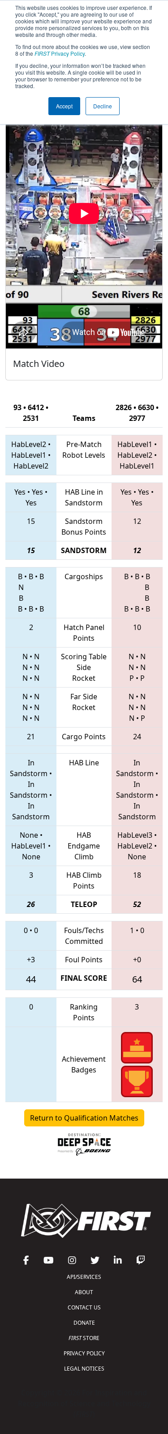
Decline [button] (102, 106)
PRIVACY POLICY (84, 1353)
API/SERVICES (84, 1277)
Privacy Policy (59, 53)
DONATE (84, 1323)
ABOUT (84, 1292)
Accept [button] (64, 106)
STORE (84, 1338)
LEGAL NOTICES (84, 1368)
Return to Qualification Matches (84, 1118)
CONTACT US (84, 1307)
